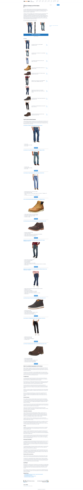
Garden (43, 1)
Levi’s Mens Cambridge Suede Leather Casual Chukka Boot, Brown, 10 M (35, 343)
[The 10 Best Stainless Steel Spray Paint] (25, 481)
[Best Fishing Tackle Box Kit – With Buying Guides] (47, 481)
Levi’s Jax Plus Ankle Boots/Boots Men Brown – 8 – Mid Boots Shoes (34, 199)
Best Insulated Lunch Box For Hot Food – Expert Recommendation (34, 474)
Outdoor (49, 1)
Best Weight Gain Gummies (28, 475)
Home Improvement (32, 1)
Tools (51, 1)
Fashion (46, 1)
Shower (40, 1)
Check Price (35, 170)
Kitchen (37, 1)
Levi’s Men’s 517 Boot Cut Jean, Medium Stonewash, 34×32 (33, 125)
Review (58, 1)
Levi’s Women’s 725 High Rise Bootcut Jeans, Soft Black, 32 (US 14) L (34, 318)
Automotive (54, 1)
